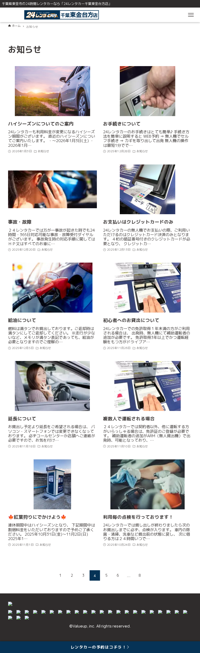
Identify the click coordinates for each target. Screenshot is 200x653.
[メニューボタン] (191, 15)
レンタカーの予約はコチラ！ (99, 647)
